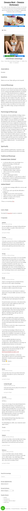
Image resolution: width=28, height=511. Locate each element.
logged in (9, 213)
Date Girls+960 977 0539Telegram (14, 26)
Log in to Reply (6, 232)
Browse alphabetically (6, 481)
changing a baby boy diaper (9, 500)
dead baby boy (7, 499)
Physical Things (15, 61)
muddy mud (6, 502)
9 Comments (16, 62)
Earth (6, 61)
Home (2, 61)
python (5, 497)
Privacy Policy (24, 508)
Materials (10, 61)
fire (13, 201)
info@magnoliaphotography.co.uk (10, 351)
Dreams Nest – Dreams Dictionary (12, 508)
